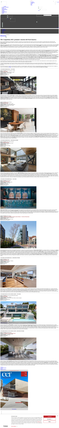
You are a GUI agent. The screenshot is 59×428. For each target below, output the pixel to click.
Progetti (3, 12)
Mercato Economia (4, 9)
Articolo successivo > (3, 369)
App (31, 4)
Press (2, 32)
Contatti (5, 6)
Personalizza (49, 419)
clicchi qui (39, 421)
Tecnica (3, 10)
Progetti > (1, 368)
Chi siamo (32, 1)
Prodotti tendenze (4, 11)
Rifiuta (50, 421)
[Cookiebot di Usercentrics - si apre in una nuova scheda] (5, 426)
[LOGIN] (57, 1)
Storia (3, 13)
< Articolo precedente (3, 367)
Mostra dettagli (13, 426)
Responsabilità (4, 8)
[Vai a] (12, 21)
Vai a (39, 10)
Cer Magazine (33, 2)
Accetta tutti (49, 416)
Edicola (32, 3)
